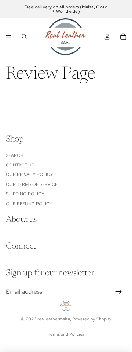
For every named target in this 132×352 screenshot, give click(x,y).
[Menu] (8, 36)
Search (14, 155)
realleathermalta (53, 319)
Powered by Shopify (91, 319)
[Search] (24, 37)
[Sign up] (118, 292)
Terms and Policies (66, 334)
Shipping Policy (25, 194)
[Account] (107, 37)
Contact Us (20, 165)
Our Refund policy (29, 203)
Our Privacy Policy (29, 174)
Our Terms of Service (32, 184)
